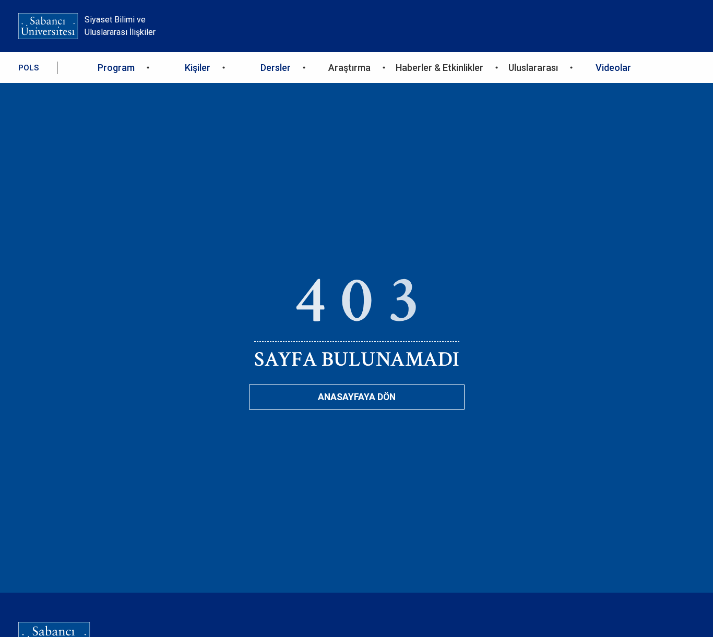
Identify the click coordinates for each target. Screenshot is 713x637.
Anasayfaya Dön (357, 397)
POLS (28, 68)
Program (116, 67)
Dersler (275, 67)
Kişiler (197, 67)
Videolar (613, 67)
